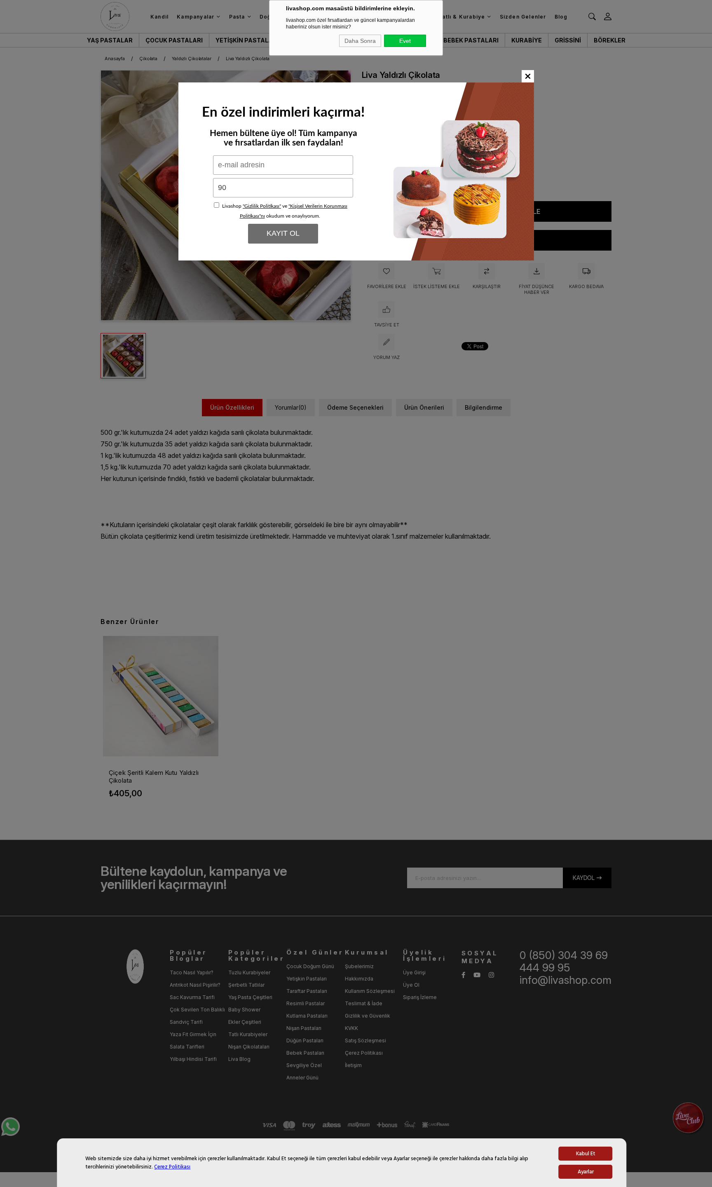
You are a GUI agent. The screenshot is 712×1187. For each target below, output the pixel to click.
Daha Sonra (360, 41)
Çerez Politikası (172, 1167)
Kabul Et (585, 1153)
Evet (405, 41)
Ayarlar (586, 1172)
